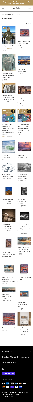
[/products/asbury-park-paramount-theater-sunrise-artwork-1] (8, 243)
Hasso (12, 396)
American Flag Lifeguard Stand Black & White (23, 176)
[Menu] (3, 9)
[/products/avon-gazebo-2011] (24, 241)
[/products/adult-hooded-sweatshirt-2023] (8, 167)
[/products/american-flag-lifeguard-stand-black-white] (24, 167)
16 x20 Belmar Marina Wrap (22, 70)
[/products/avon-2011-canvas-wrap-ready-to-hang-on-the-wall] (8, 268)
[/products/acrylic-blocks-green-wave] (8, 146)
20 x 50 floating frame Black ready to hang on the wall (8, 98)
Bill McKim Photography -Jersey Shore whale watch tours (15, 393)
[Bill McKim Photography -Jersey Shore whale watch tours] (17, 8)
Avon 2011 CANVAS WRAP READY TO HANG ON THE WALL (24, 250)
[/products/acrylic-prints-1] (24, 146)
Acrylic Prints (22, 155)
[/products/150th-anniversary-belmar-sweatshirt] (8, 62)
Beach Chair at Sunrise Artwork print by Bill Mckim (24, 330)
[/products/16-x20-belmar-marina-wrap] (24, 60)
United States (10, 379)
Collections (10, 14)
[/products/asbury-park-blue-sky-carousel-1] (8, 190)
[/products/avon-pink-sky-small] (8, 319)
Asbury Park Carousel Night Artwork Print (7, 226)
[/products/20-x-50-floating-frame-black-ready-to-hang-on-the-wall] (8, 88)
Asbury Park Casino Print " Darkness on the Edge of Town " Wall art (24, 228)
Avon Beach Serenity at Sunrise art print (8, 296)
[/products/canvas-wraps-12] (24, 268)
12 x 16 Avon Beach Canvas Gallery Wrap (24, 44)
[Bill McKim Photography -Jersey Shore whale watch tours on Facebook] (4, 369)
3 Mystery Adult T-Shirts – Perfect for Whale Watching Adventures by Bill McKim (24, 128)
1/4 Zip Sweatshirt (8, 46)
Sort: (27, 24)
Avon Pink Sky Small (8, 328)
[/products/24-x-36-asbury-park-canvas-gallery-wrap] (24, 90)
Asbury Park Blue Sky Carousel (7, 201)
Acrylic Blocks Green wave (6, 156)
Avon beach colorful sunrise (24, 278)
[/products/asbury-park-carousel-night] (8, 215)
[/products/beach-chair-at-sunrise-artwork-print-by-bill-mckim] (24, 319)
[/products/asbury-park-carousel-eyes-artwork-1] (24, 190)
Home (4, 14)
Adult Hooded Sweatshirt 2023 (7, 175)
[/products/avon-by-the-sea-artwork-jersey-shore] (24, 293)
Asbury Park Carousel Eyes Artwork (22, 202)
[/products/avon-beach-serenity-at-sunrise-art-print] (8, 289)
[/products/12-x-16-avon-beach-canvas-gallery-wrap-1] (24, 32)
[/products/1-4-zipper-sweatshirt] (8, 35)
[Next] (20, 341)
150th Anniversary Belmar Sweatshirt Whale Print (8, 76)
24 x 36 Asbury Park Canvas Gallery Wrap (24, 101)
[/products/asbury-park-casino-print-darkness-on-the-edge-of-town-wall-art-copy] (24, 216)
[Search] (6, 9)
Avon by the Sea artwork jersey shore (23, 305)
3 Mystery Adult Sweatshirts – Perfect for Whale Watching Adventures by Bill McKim (8, 129)
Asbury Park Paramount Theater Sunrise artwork (8, 254)
